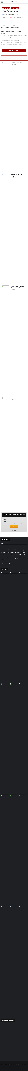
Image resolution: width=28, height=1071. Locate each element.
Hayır (5, 521)
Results (14, 530)
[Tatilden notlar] (5, 850)
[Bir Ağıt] (5, 738)
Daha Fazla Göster (13, 50)
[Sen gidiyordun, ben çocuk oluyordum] (14, 738)
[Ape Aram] (6, 452)
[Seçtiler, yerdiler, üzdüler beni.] (14, 627)
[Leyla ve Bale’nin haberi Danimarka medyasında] (6, 340)
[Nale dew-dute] (14, 1036)
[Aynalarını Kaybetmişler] (6, 117)
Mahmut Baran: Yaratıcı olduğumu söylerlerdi (17, 175)
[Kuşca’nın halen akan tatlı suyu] (5, 1036)
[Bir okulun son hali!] (5, 1045)
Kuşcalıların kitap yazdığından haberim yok (13, 523)
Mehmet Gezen (6, 8)
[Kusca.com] (14, 1)
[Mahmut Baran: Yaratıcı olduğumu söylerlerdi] (6, 229)
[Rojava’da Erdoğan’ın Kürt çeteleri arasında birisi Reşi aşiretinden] (23, 627)
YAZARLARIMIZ (15, 8)
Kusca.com (24, 1064)
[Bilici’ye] (14, 961)
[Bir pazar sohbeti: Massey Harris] (23, 738)
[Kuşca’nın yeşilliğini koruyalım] (5, 1027)
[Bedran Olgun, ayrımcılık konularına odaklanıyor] (23, 961)
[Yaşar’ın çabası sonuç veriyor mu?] (5, 627)
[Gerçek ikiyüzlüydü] (5, 961)
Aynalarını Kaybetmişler (17, 62)
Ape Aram (13, 398)
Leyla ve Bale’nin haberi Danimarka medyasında (17, 286)
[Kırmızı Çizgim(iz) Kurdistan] (23, 850)
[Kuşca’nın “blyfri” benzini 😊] (14, 1027)
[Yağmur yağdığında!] (14, 1045)
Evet (5, 519)
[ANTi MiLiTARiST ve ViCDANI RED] (14, 850)
